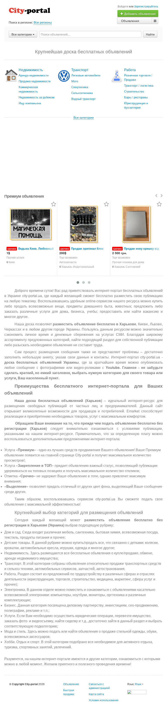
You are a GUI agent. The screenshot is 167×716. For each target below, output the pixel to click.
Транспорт (79, 69)
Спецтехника (79, 87)
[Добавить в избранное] (53, 204)
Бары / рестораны (136, 97)
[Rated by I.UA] (136, 691)
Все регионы (43, 22)
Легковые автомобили (85, 75)
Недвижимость (31, 69)
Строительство (134, 91)
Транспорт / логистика (138, 85)
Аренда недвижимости (33, 75)
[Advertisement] (83, 152)
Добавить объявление (139, 13)
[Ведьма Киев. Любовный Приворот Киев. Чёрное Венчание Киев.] (31, 224)
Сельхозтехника (82, 93)
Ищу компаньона (30, 103)
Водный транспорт (83, 99)
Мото (74, 81)
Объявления (130, 20)
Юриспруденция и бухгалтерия (136, 105)
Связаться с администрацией (99, 686)
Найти (150, 34)
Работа (130, 69)
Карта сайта (96, 694)
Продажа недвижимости (34, 81)
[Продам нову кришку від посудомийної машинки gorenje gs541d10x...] (136, 224)
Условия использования (104, 700)
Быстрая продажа (68, 692)
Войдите (123, 6)
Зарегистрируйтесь (146, 6)
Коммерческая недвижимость (28, 89)
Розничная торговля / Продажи (138, 77)
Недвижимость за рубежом (36, 97)
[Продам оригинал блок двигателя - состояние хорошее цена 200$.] (83, 224)
